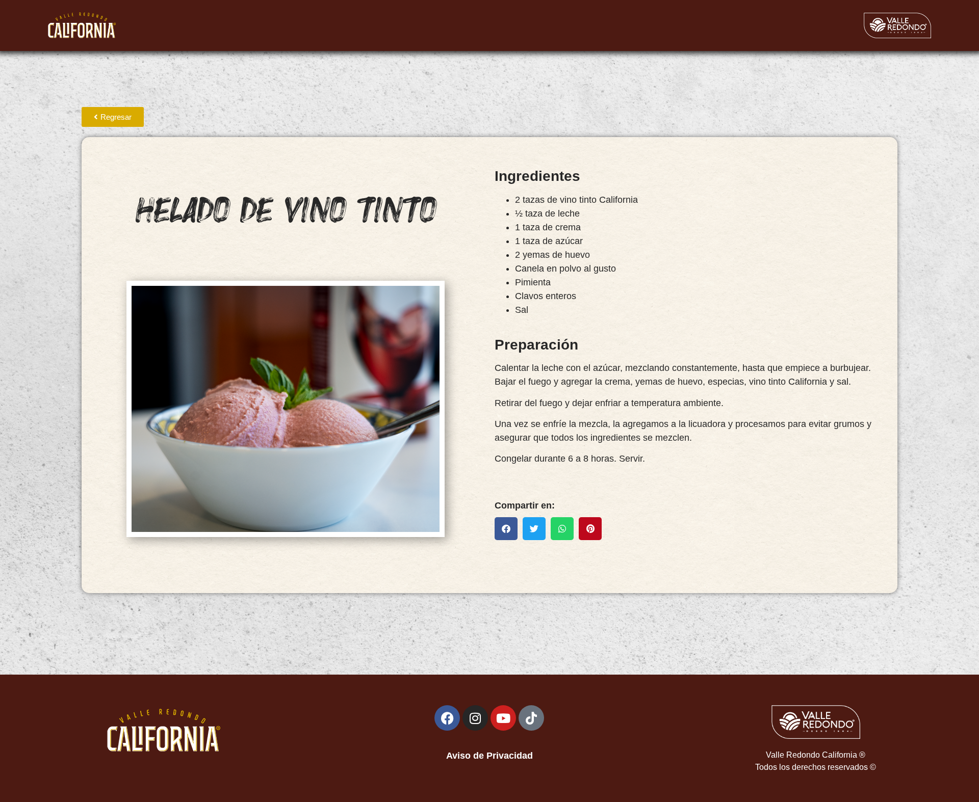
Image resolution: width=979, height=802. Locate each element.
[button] (506, 528)
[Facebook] (447, 718)
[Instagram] (475, 718)
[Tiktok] (531, 718)
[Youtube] (503, 718)
